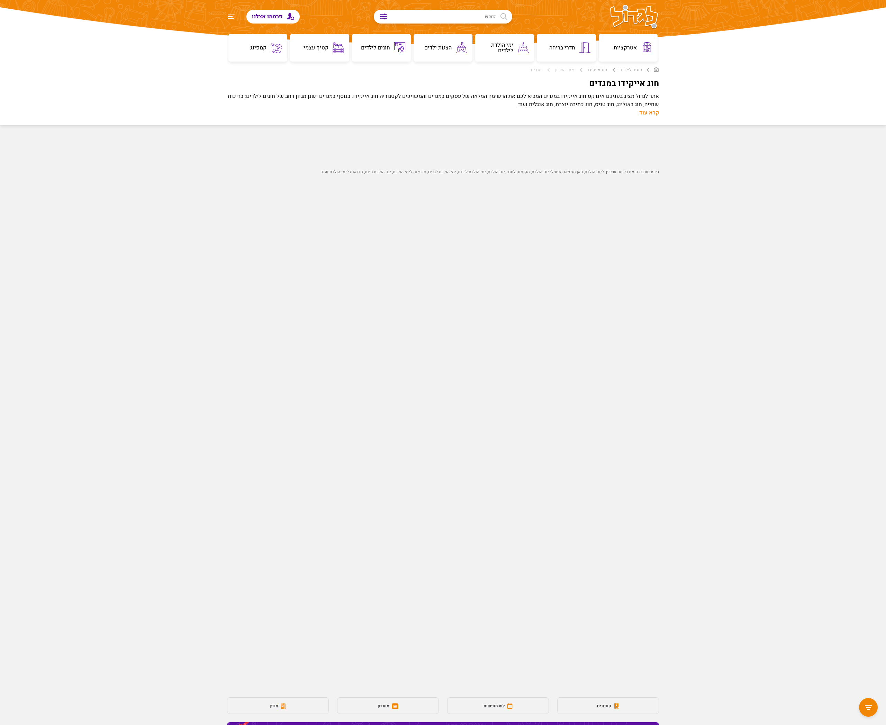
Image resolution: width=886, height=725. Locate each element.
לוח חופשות (494, 706)
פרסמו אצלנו (268, 16)
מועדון (384, 706)
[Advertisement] (455, 303)
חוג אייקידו (597, 70)
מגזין (274, 706)
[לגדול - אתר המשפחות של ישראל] (634, 17)
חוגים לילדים (631, 70)
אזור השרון (564, 70)
